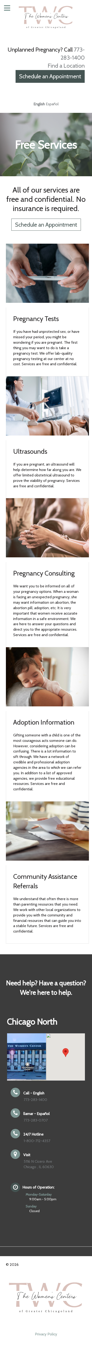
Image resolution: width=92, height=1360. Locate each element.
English (39, 104)
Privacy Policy (46, 1334)
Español (52, 104)
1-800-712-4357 (37, 1141)
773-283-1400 (35, 1099)
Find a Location (66, 65)
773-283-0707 (36, 1120)
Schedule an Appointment (50, 76)
